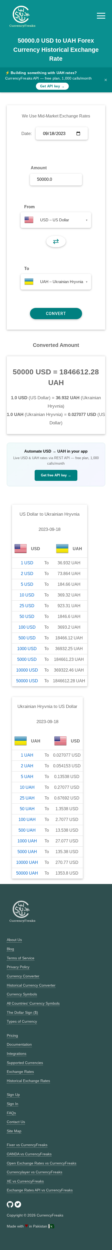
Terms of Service (20, 958)
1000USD (27, 648)
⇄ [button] (56, 241)
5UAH (27, 776)
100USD (27, 627)
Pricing (12, 1035)
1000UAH (27, 841)
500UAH (27, 830)
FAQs (11, 1113)
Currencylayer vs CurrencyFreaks (34, 1172)
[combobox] (56, 220)
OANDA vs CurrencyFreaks (29, 1154)
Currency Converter (23, 976)
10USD (27, 595)
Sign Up (13, 1095)
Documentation (19, 1044)
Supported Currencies (25, 1063)
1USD (27, 563)
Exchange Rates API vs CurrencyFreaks (40, 1190)
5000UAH (27, 851)
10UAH (27, 787)
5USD (27, 584)
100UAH (27, 819)
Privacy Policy (18, 967)
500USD (27, 638)
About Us (14, 940)
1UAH (27, 755)
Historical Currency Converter (31, 985)
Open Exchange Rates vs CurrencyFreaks (41, 1163)
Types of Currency (22, 1021)
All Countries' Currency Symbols (33, 1003)
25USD (27, 606)
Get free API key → (56, 475)
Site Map (14, 1131)
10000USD (27, 670)
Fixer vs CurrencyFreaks (27, 1145)
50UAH (27, 809)
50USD (27, 616)
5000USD (27, 659)
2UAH (27, 766)
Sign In (12, 1104)
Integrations (16, 1053)
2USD (27, 573)
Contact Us (16, 1122)
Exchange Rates (20, 1071)
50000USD (27, 681)
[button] (101, 16)
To (26, 268)
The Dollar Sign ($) (22, 1012)
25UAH (27, 798)
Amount (39, 168)
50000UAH (27, 873)
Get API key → (52, 86)
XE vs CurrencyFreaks (25, 1181)
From (29, 207)
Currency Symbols (22, 994)
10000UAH (27, 862)
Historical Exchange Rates (28, 1081)
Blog (10, 949)
